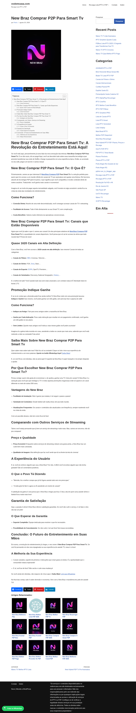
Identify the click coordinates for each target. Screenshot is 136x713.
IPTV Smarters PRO (103, 113)
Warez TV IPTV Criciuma (104, 50)
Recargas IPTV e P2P (103, 179)
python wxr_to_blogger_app (105, 171)
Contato (114, 5)
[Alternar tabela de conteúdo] (63, 96)
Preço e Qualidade (25, 122)
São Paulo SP (101, 190)
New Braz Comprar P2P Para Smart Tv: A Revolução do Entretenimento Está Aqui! (40, 99)
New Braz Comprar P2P (50, 174)
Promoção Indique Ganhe (24, 110)
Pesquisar (99, 17)
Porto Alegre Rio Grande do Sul (107, 164)
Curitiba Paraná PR (103, 87)
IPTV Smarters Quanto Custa (106, 40)
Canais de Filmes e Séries (105, 79)
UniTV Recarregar (102, 194)
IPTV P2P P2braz (102, 109)
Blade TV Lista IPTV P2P (105, 76)
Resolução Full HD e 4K (104, 182)
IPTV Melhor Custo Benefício (106, 105)
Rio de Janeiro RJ (102, 186)
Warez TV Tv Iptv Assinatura (106, 36)
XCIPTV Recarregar (103, 201)
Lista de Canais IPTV (103, 116)
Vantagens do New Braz (26, 118)
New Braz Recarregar (103, 139)
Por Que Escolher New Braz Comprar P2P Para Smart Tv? (34, 116)
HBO (28, 258)
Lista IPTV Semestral (103, 124)
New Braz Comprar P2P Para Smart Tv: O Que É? (31, 101)
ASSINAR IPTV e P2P (104, 68)
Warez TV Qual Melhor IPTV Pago (108, 54)
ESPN (30, 269)
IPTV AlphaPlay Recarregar (105, 98)
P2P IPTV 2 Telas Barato (104, 153)
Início (84, 5)
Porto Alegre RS (101, 167)
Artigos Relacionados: (26, 136)
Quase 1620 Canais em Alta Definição (30, 107)
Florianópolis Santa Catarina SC (107, 94)
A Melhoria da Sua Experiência (28, 134)
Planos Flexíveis (102, 156)
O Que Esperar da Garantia (27, 130)
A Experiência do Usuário (24, 124)
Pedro (16, 22)
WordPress (27, 689)
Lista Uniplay (100, 128)
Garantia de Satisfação (23, 128)
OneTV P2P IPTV (102, 149)
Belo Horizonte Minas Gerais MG (107, 72)
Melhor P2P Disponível (104, 135)
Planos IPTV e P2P (103, 160)
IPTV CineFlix (101, 102)
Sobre (122, 5)
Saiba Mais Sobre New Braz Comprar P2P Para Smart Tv (33, 114)
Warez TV (99, 197)
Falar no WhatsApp (14, 708)
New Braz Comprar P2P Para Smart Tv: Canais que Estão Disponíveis (37, 105)
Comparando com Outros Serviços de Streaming (31, 120)
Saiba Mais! (66, 353)
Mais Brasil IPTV (102, 131)
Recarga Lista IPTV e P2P (105, 175)
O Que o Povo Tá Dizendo (27, 126)
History (56, 275)
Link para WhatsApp (68, 574)
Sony (32, 264)
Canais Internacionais (103, 83)
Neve (13, 689)
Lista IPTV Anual (102, 120)
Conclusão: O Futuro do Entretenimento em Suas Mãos (33, 132)
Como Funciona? (24, 103)
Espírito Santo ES (102, 90)
